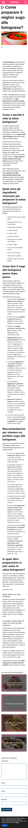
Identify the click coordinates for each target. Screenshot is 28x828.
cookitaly (14, 2)
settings (17, 822)
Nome (3, 783)
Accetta (4, 825)
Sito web (4, 799)
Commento (5, 761)
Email (3, 791)
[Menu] (3, 2)
